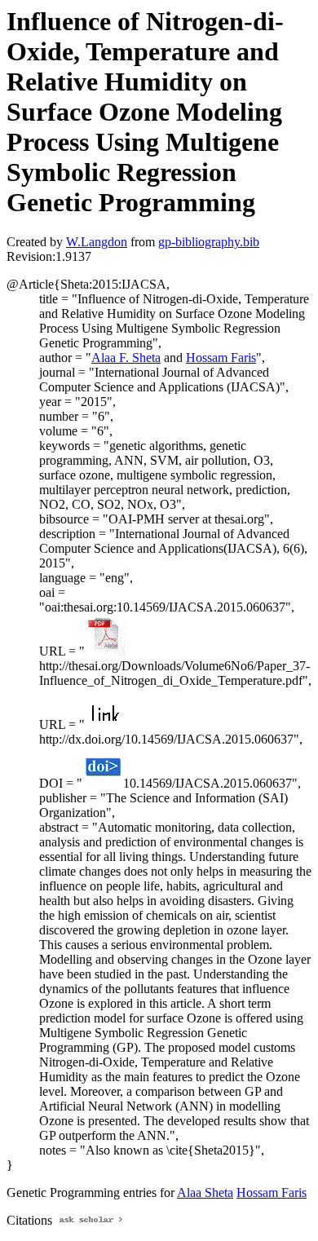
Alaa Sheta (205, 1192)
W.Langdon (96, 242)
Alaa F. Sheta (126, 357)
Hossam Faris (221, 357)
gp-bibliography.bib (208, 242)
